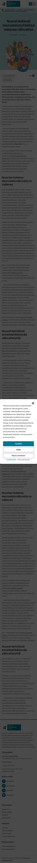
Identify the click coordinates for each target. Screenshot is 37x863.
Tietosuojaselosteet (23, 459)
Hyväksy (18, 444)
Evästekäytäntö (11, 459)
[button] (33, 403)
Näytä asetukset (18, 456)
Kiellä (18, 450)
